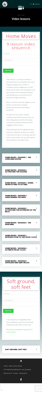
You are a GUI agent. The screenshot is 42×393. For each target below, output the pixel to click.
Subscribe (22, 373)
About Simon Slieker (15, 366)
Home (6, 366)
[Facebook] (21, 379)
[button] (21, 158)
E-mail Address (8, 60)
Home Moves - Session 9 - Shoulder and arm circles (17, 262)
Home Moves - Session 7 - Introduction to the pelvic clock (21, 236)
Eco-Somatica (26, 369)
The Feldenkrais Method (12, 369)
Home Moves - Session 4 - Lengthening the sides (16, 196)
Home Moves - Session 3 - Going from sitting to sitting (19, 184)
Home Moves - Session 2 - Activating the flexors (16, 171)
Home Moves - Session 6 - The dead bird (18, 223)
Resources (7, 373)
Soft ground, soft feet (16, 349)
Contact (15, 373)
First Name (6, 53)
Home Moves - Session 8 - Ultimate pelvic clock (16, 249)
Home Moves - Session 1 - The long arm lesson (18, 158)
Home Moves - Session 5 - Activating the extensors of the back (20, 210)
